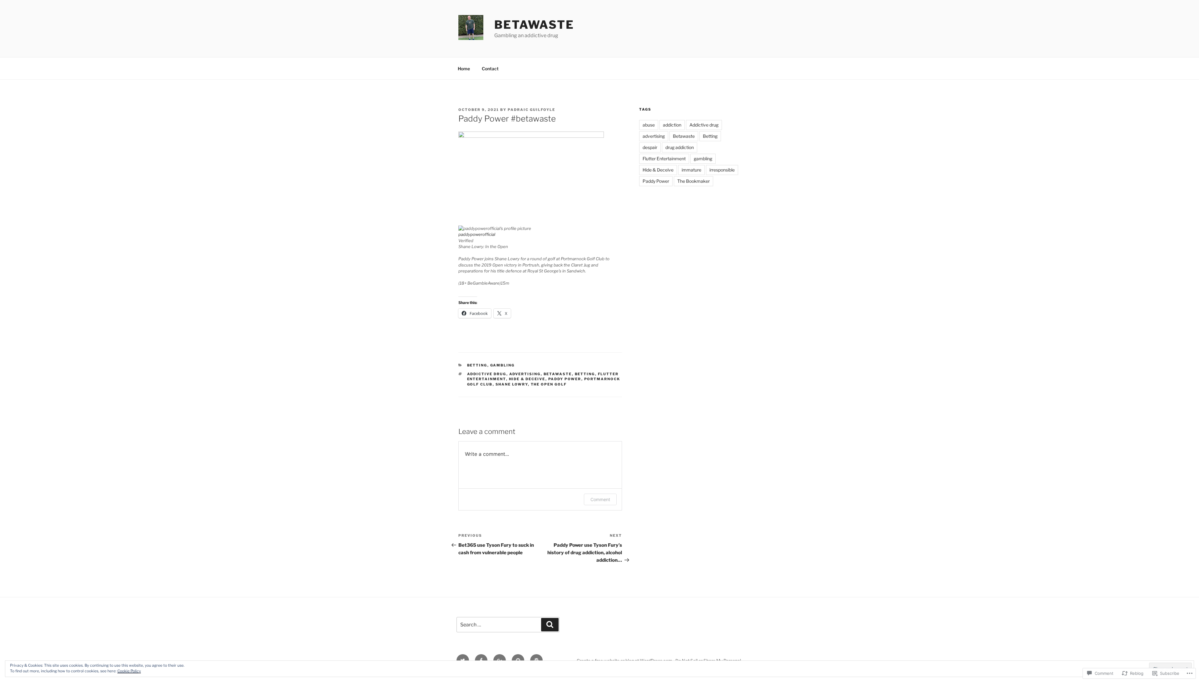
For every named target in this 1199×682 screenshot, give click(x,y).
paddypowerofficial (476, 234)
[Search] (550, 624)
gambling (502, 365)
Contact (490, 68)
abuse (649, 124)
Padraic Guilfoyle (531, 109)
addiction (672, 124)
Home (464, 68)
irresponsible (722, 169)
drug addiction (679, 147)
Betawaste (534, 25)
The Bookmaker (693, 181)
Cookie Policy (129, 671)
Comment (600, 499)
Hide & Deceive (527, 379)
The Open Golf (549, 384)
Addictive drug (486, 374)
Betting (477, 365)
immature (691, 169)
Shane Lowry (512, 384)
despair (650, 147)
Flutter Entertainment (664, 158)
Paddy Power (564, 379)
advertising (525, 374)
